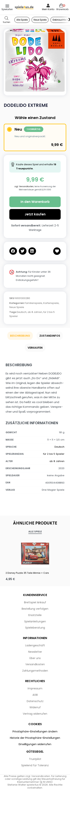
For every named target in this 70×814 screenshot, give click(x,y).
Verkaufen (35, 348)
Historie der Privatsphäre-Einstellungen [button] (35, 738)
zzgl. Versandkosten (24, 186)
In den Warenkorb (35, 201)
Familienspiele (33, 303)
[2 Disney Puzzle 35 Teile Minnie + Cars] (35, 553)
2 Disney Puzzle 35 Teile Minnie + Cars (27, 572)
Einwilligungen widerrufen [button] (35, 744)
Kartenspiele (51, 303)
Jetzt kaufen (35, 214)
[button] (13, 251)
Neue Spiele (16, 307)
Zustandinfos (49, 336)
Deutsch (22, 312)
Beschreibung (20, 336)
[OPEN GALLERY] (35, 60)
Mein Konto (48, 9)
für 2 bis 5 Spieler (53, 454)
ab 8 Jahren (35, 312)
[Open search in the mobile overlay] (6, 20)
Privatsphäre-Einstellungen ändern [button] (35, 731)
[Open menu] (7, 5)
